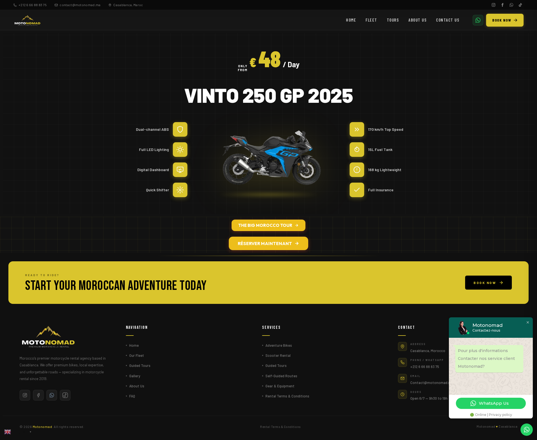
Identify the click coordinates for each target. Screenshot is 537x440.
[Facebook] (502, 5)
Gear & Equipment (280, 386)
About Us (136, 386)
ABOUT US (417, 19)
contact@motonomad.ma (80, 5)
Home (134, 345)
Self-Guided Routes (281, 376)
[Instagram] (493, 5)
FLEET (371, 19)
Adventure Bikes (278, 345)
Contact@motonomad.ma (431, 382)
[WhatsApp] (511, 5)
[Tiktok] (65, 395)
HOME (351, 19)
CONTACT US (447, 19)
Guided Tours (139, 365)
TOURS (393, 19)
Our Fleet (136, 355)
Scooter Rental (278, 355)
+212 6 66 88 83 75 (32, 5)
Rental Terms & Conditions (287, 396)
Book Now (485, 283)
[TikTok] (520, 5)
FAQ (132, 396)
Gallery (134, 376)
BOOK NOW (501, 20)
